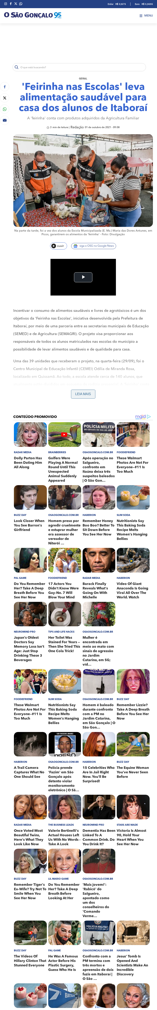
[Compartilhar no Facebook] (4, 86)
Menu (148, 15)
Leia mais (83, 394)
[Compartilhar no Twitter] (4, 97)
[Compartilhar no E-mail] (4, 120)
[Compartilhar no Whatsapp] (4, 109)
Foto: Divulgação (113, 234)
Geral (83, 78)
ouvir (60, 246)
